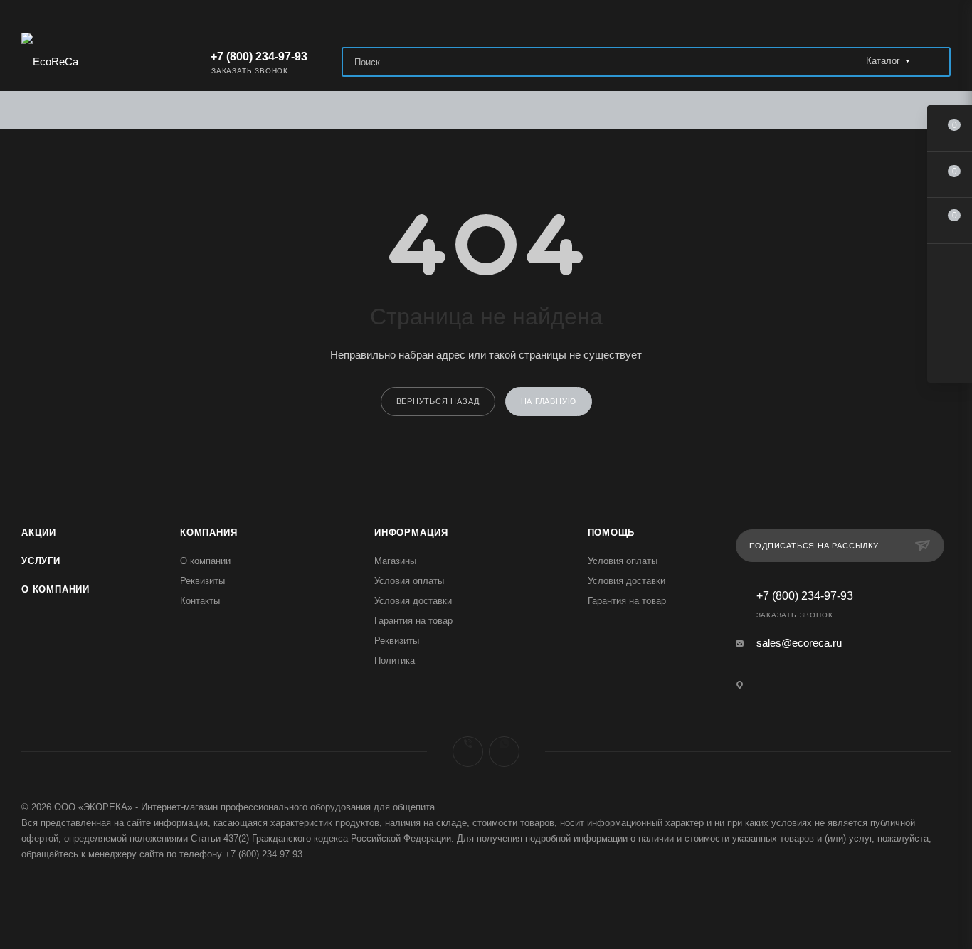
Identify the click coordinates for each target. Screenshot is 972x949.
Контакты (200, 600)
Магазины (395, 561)
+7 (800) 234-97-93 (257, 57)
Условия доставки (413, 600)
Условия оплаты (409, 581)
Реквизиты (202, 581)
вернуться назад (438, 401)
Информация (411, 532)
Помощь (611, 532)
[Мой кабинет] (944, 19)
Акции (38, 532)
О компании (55, 589)
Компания (208, 532)
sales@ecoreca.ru (799, 643)
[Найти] (933, 62)
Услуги (40, 561)
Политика (394, 660)
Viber (468, 751)
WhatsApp (504, 751)
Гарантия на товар (413, 620)
